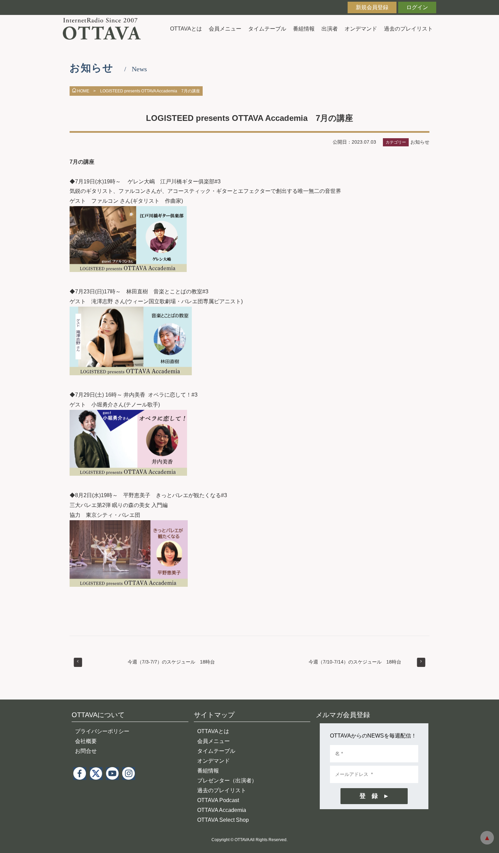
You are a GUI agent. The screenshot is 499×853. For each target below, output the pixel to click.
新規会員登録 (372, 7)
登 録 (368, 796)
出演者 (329, 29)
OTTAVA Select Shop (223, 820)
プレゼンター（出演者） (227, 780)
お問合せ (86, 751)
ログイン (417, 7)
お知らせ (419, 142)
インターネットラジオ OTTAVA (104, 28)
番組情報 (304, 29)
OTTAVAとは (186, 29)
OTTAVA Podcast (218, 800)
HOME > (86, 91)
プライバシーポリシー (102, 731)
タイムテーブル (267, 29)
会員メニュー (225, 29)
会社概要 (86, 741)
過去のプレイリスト (408, 29)
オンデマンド (361, 29)
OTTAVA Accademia (221, 810)
